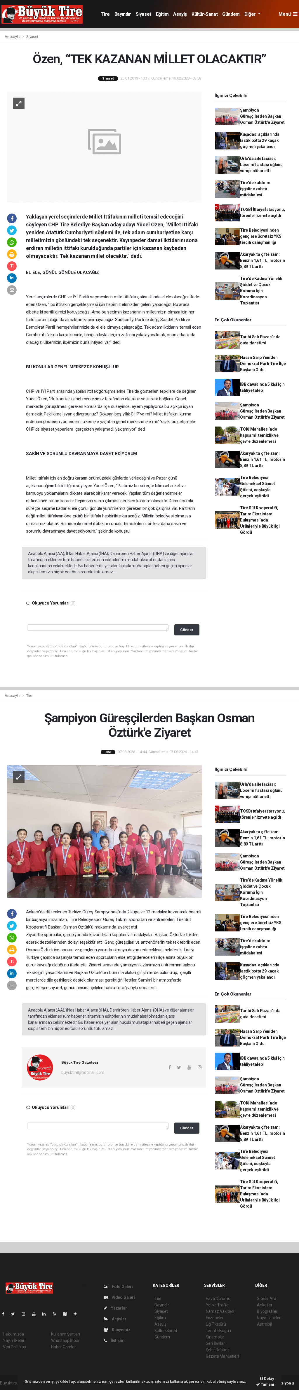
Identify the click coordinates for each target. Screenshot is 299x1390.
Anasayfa (13, 36)
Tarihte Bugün (218, 1330)
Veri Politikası (15, 1347)
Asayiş (180, 14)
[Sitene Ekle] (77, 1314)
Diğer (250, 14)
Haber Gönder (63, 1347)
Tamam (267, 1384)
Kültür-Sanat (205, 14)
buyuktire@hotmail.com (82, 1072)
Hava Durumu (218, 1298)
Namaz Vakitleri (220, 1311)
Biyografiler (267, 1311)
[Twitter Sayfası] (15, 1314)
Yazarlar (118, 1308)
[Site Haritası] (67, 1314)
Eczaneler (215, 1317)
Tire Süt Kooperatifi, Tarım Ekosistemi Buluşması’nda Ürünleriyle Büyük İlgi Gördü (260, 520)
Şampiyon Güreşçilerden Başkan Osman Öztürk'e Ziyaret (262, 116)
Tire (105, 14)
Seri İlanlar (215, 1343)
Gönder (186, 630)
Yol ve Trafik (217, 1305)
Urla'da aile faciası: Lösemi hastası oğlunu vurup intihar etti (261, 164)
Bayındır (122, 14)
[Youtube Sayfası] (36, 1314)
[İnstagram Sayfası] (26, 1314)
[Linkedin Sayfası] (46, 1314)
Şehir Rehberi (218, 1349)
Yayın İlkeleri (14, 1340)
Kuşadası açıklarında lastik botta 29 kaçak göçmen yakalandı (259, 140)
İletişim (117, 1340)
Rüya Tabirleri (269, 1317)
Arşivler (118, 1319)
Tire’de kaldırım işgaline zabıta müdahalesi (255, 188)
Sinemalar (215, 1337)
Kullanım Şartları (65, 1334)
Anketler (264, 1305)
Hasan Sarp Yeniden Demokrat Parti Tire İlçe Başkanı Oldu (263, 363)
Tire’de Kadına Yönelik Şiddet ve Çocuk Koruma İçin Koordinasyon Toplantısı (261, 290)
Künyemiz (120, 1329)
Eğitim (162, 14)
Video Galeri (123, 1297)
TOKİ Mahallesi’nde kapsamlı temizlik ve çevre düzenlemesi (259, 435)
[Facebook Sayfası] (5, 1314)
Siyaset (143, 14)
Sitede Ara (266, 1298)
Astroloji (264, 1324)
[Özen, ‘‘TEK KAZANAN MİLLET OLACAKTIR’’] (104, 147)
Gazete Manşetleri (222, 1356)
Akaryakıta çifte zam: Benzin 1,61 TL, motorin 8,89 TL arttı (262, 260)
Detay (268, 1378)
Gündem (231, 14)
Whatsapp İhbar (65, 1340)
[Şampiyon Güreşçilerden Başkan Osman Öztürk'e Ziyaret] (104, 831)
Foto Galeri (122, 1286)
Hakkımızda (13, 1334)
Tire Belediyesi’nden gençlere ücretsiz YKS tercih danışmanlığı (260, 236)
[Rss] (57, 1314)
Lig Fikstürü (216, 1324)
